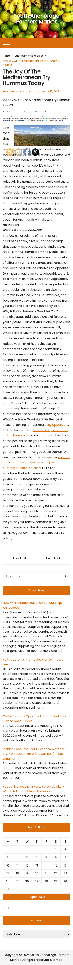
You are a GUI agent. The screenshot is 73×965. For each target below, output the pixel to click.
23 (65, 873)
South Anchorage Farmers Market (36, 18)
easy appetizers (56, 425)
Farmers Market (17, 91)
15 (55, 865)
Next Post (53, 558)
